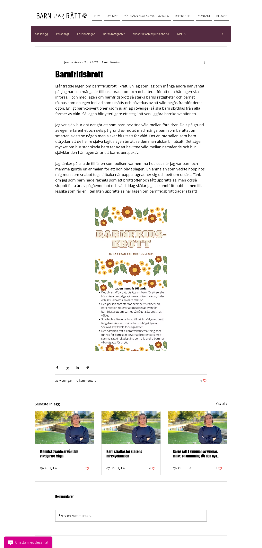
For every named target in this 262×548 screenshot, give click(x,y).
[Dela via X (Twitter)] (67, 368)
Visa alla (221, 403)
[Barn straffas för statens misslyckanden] (131, 427)
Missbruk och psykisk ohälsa (151, 34)
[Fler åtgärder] (204, 62)
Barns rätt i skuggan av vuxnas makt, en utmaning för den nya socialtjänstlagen (195, 453)
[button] (222, 34)
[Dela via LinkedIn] (77, 368)
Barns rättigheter (114, 34)
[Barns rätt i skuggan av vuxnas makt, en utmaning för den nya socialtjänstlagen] (197, 427)
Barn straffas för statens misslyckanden (124, 453)
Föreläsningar (86, 34)
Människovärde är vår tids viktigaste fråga (59, 453)
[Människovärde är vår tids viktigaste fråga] (64, 427)
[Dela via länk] (87, 368)
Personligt (62, 34)
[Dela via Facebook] (57, 368)
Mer (179, 34)
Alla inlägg (41, 34)
